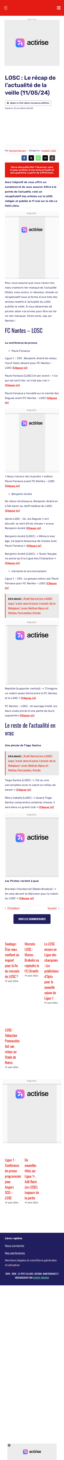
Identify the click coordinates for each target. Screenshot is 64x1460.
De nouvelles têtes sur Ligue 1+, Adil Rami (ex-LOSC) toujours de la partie (32, 1178)
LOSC (53, 150)
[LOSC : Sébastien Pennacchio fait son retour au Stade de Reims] (12, 1020)
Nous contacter (14, 1245)
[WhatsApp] (38, 158)
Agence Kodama (41, 1277)
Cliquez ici (20, 367)
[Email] (45, 158)
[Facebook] (24, 158)
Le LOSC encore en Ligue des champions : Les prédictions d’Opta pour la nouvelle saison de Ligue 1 (51, 971)
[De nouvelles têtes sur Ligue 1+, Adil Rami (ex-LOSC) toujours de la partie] (32, 1150)
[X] (31, 158)
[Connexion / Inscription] (5, 8)
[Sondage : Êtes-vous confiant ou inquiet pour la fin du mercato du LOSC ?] (12, 934)
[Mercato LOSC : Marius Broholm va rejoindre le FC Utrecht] (32, 934)
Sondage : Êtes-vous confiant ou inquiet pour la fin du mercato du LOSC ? (12, 960)
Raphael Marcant (17, 150)
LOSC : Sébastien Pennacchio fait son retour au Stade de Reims (12, 1046)
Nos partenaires (15, 1253)
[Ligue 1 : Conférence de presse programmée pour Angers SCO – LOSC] (12, 1150)
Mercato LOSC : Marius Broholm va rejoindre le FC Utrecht (32, 957)
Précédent (13, 908)
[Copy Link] (52, 158)
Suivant (52, 908)
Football (45, 150)
